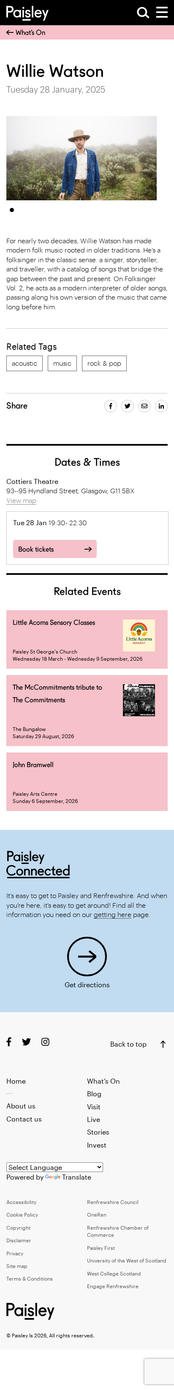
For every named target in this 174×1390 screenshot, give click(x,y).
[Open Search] (143, 13)
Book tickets (36, 549)
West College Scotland (114, 1273)
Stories (98, 1132)
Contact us (24, 1119)
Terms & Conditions (29, 1278)
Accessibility (21, 1202)
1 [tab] (12, 210)
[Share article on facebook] (110, 406)
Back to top (128, 1044)
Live (93, 1119)
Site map (16, 1266)
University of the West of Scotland (126, 1260)
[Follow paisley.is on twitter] (26, 1042)
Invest (96, 1145)
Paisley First (101, 1248)
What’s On (30, 33)
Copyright (18, 1228)
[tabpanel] (81, 158)
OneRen (96, 1214)
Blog (94, 1094)
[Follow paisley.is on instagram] (45, 1042)
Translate (76, 1177)
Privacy (14, 1253)
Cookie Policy (22, 1214)
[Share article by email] (144, 406)
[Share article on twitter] (127, 406)
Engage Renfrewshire (113, 1286)
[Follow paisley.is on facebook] (8, 1042)
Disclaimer (18, 1240)
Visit (94, 1107)
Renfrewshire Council (113, 1202)
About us (20, 1106)
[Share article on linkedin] (161, 406)
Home (16, 1081)
